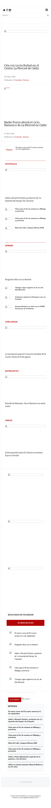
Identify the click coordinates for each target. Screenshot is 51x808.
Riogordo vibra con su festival (18, 279)
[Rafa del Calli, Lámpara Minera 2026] (8, 230)
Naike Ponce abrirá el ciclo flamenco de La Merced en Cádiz (25, 124)
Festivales (18, 80)
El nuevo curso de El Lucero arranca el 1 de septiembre (29, 148)
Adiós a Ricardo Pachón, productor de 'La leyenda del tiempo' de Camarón (28, 656)
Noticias (26, 80)
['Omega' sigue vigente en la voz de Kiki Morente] (8, 290)
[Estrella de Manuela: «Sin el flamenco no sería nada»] (25, 388)
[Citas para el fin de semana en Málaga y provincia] (8, 211)
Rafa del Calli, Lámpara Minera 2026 (29, 228)
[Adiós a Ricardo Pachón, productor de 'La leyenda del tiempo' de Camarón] (25, 180)
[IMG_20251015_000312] (25, 475)
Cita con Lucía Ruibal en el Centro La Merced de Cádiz (21, 67)
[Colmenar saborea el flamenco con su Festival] (8, 299)
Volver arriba (26, 782)
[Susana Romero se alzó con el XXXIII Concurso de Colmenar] (8, 309)
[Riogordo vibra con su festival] (25, 262)
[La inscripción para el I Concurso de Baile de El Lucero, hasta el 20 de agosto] (25, 338)
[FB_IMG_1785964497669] (25, 522)
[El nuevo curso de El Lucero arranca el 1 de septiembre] (10, 632)
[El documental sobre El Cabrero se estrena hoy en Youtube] (25, 437)
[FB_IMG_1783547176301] (25, 569)
